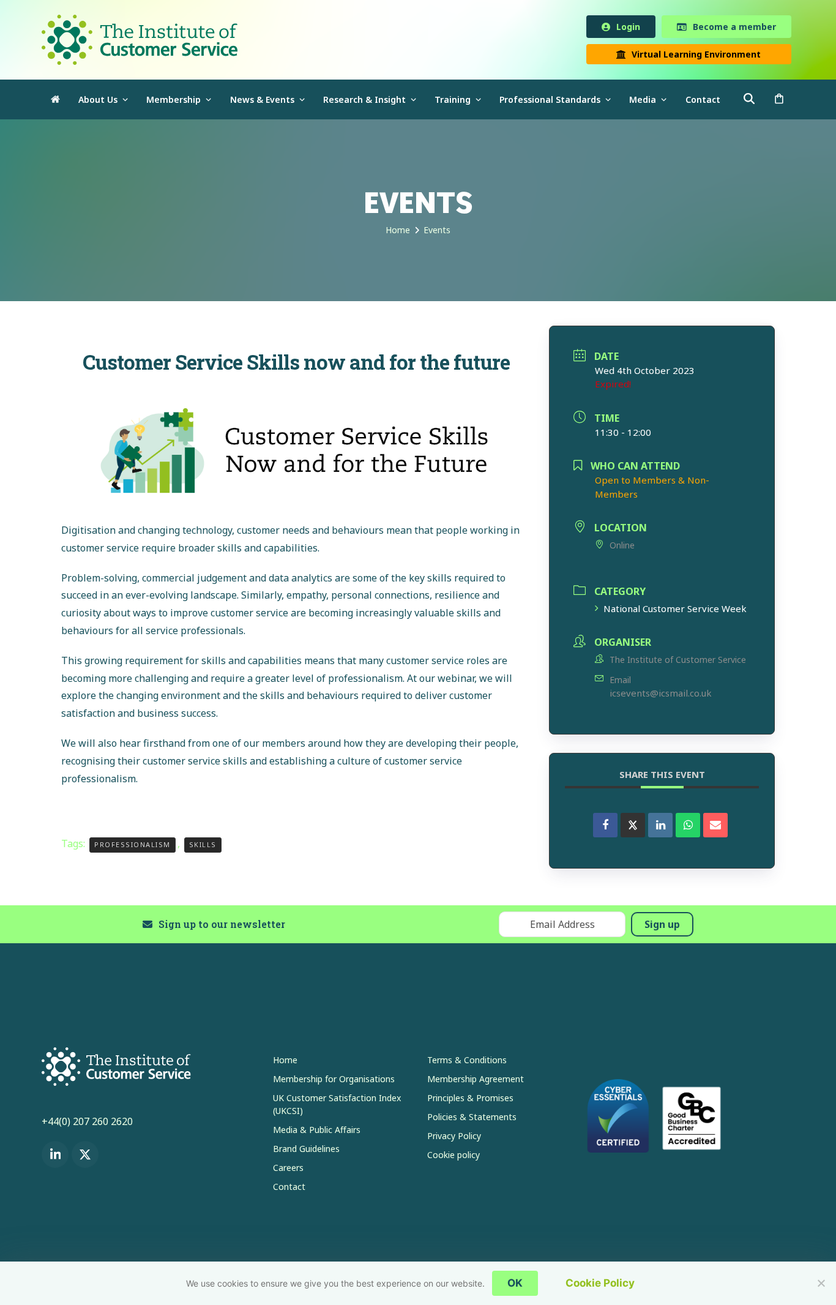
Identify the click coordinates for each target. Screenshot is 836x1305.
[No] (821, 1283)
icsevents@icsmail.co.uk (661, 695)
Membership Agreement (475, 1081)
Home (285, 1062)
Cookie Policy (600, 1283)
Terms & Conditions (467, 1062)
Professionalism (132, 846)
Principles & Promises (470, 1100)
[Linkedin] (660, 827)
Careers (288, 1170)
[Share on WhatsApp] (688, 827)
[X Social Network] (633, 827)
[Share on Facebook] (605, 827)
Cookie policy (453, 1157)
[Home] (55, 102)
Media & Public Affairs (316, 1132)
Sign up (662, 926)
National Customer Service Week (675, 611)
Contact (289, 1189)
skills (203, 846)
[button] (779, 102)
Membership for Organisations (334, 1081)
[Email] (715, 827)
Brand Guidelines (306, 1151)
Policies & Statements (472, 1119)
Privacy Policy (454, 1138)
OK (515, 1283)
